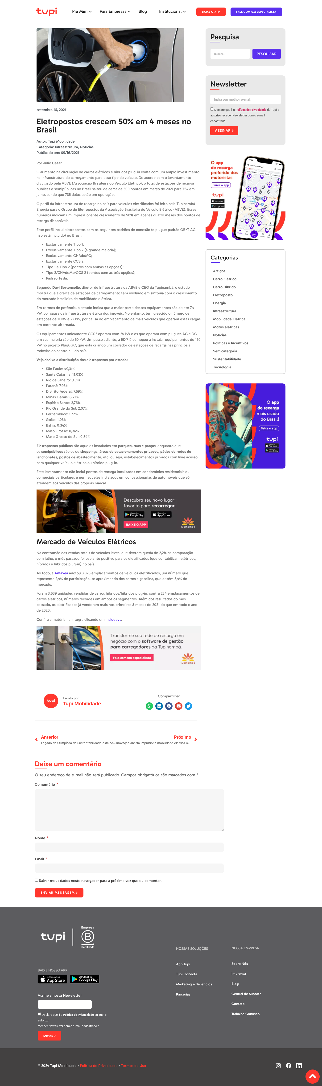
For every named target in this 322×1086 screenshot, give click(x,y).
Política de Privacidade (250, 109)
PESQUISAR (267, 54)
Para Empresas (113, 11)
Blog (143, 11)
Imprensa (238, 973)
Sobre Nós (239, 964)
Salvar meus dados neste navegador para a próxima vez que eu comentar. (100, 880)
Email (40, 859)
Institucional (170, 11)
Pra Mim (79, 11)
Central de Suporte (246, 994)
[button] (149, 706)
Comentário (45, 784)
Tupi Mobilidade (82, 704)
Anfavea (61, 573)
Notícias (87, 147)
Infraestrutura (66, 147)
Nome (40, 838)
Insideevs (113, 619)
